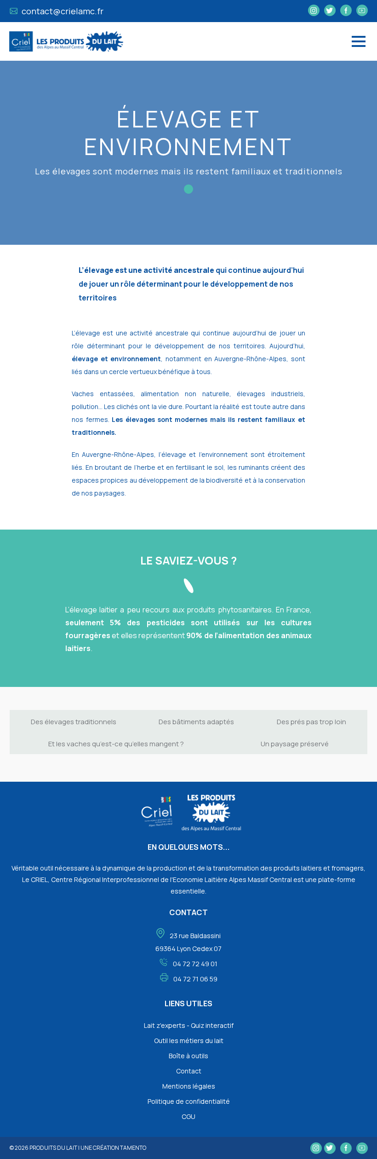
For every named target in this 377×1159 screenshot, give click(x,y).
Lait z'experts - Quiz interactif (189, 1025)
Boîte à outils (188, 1055)
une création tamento (113, 1148)
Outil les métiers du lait (188, 1040)
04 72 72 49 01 (195, 963)
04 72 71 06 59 (195, 978)
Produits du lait (53, 1148)
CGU (188, 1116)
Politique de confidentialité (189, 1101)
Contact (188, 1071)
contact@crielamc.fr (61, 11)
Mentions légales (188, 1086)
